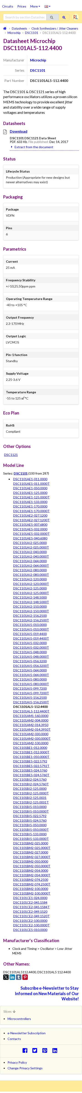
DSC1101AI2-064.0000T (31, 565)
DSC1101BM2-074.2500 (30, 880)
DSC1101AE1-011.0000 (30, 479)
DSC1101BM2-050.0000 (30, 861)
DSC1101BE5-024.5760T (31, 775)
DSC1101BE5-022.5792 (30, 761)
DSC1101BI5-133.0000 (29, 834)
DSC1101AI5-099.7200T (31, 693)
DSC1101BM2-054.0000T (31, 875)
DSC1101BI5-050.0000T (31, 829)
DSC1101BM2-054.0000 (30, 870)
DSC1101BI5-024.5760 (29, 820)
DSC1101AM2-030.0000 (30, 734)
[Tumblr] (18, 977)
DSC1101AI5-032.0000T (31, 647)
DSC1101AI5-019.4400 (30, 634)
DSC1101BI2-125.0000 (29, 789)
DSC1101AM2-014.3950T (32, 729)
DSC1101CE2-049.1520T (31, 916)
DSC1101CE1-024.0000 (30, 898)
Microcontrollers (19, 1019)
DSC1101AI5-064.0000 (30, 670)
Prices (21, 6)
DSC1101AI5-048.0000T (31, 656)
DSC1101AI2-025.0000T (31, 547)
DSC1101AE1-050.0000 (30, 488)
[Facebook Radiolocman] (26, 1050)
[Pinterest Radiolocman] (46, 1050)
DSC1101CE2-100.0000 (30, 921)
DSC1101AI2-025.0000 (30, 543)
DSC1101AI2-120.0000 (30, 579)
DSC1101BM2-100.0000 (30, 889)
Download (18, 131)
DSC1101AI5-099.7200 (30, 688)
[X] (6, 977)
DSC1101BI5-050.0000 (29, 825)
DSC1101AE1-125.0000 (30, 493)
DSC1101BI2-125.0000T (31, 793)
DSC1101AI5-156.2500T (31, 702)
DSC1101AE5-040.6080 (30, 538)
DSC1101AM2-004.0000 (30, 720)
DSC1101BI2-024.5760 (29, 779)
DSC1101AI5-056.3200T (31, 666)
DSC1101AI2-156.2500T (31, 620)
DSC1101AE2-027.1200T (31, 520)
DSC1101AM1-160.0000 (30, 716)
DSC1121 (11, 455)
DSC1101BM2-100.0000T (31, 893)
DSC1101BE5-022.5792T (31, 766)
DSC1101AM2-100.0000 (30, 743)
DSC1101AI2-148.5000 (30, 597)
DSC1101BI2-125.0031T (31, 802)
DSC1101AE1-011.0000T (31, 483)
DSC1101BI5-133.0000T (31, 839)
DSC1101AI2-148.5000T (31, 602)
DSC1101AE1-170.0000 (30, 506)
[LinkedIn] (12, 977)
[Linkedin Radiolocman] (55, 1050)
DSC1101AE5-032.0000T (31, 534)
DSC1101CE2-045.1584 (30, 902)
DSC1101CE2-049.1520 (30, 911)
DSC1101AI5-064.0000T (31, 675)
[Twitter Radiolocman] (36, 1050)
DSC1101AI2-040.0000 (30, 552)
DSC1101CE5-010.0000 (30, 930)
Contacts (14, 1039)
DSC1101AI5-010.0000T (31, 629)
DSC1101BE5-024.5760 (30, 770)
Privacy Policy (17, 1062)
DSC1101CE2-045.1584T (31, 907)
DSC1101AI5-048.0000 (30, 652)
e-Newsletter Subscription (27, 1033)
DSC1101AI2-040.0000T (31, 556)
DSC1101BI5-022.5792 (29, 816)
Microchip (38, 60)
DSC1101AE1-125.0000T (31, 497)
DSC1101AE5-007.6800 (30, 524)
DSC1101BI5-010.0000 (29, 807)
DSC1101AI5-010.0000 (30, 625)
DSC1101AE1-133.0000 (30, 502)
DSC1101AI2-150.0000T (31, 611)
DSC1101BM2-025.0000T (31, 848)
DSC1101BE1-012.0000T (31, 752)
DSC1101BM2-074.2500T (31, 884)
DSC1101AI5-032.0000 (30, 643)
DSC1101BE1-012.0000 (30, 748)
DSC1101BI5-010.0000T (31, 811)
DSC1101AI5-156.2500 (30, 697)
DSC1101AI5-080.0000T (31, 684)
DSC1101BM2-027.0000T (31, 857)
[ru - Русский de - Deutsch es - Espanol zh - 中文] (47, 6)
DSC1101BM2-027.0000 (30, 852)
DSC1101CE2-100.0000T (31, 925)
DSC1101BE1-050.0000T (31, 757)
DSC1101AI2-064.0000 (30, 561)
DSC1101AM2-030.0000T (32, 738)
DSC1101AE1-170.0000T (31, 511)
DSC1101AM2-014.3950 (30, 725)
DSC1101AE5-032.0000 (30, 529)
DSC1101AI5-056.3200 (30, 661)
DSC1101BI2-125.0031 (29, 798)
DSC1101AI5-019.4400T (31, 638)
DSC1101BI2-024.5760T (31, 784)
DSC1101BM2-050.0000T (31, 866)
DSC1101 (37, 70)
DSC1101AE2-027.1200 (30, 515)
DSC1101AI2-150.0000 (30, 606)
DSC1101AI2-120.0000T (31, 584)
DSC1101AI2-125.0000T (31, 593)
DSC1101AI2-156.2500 (30, 616)
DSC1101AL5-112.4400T (31, 711)
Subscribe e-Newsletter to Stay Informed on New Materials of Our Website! (47, 993)
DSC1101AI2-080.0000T (31, 575)
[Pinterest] (25, 977)
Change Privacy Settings (25, 1068)
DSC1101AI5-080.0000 (30, 679)
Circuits (7, 6)
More (36, 4)
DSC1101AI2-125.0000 (30, 588)
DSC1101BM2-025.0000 (30, 843)
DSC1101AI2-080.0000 (30, 570)
